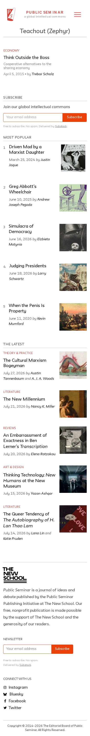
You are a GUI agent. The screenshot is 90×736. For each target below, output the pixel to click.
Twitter (15, 708)
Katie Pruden (13, 538)
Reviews (9, 428)
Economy (11, 50)
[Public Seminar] (11, 14)
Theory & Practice (18, 353)
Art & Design (13, 467)
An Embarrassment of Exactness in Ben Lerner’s (25, 441)
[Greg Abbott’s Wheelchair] (73, 198)
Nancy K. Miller (43, 406)
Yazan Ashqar (42, 493)
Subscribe (74, 117)
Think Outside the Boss (26, 58)
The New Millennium (24, 399)
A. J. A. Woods (43, 378)
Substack (61, 126)
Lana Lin (37, 533)
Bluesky (16, 694)
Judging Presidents (27, 266)
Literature (11, 392)
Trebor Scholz (43, 74)
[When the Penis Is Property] (73, 317)
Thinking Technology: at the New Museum (29, 480)
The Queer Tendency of (29, 520)
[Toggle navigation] (77, 14)
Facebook (17, 701)
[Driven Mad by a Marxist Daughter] (73, 158)
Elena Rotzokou (43, 454)
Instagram (18, 687)
